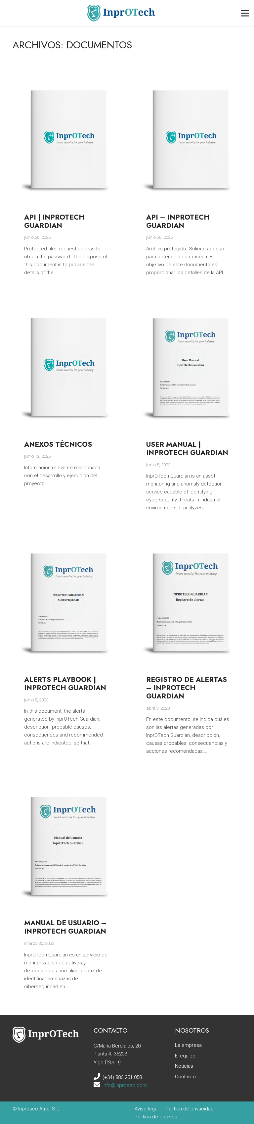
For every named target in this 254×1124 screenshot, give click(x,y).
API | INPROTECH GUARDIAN (54, 221)
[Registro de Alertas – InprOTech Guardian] (188, 542)
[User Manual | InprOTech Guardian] (188, 307)
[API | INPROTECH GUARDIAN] (66, 80)
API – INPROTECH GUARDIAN (177, 221)
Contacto (185, 1077)
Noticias (184, 1066)
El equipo (185, 1056)
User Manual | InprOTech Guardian (187, 448)
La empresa (188, 1045)
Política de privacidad (190, 1109)
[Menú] (245, 13)
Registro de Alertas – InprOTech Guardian (186, 688)
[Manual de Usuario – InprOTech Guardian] (66, 786)
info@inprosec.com (125, 1085)
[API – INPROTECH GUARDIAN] (188, 80)
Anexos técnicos (58, 444)
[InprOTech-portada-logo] (121, 13)
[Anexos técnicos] (66, 307)
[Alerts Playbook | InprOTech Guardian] (66, 542)
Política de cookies (156, 1117)
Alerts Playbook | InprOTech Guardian (65, 684)
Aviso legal (146, 1109)
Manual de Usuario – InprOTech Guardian (65, 927)
